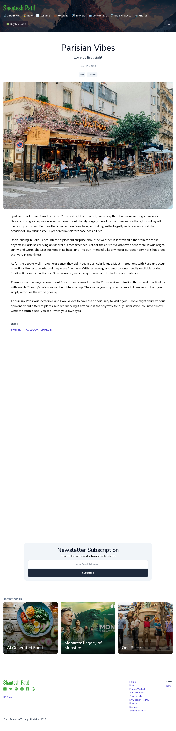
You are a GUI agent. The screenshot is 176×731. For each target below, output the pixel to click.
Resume (133, 707)
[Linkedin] (5, 689)
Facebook (31, 329)
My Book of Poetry (139, 699)
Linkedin (46, 329)
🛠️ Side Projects (120, 15)
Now (131, 685)
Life (82, 74)
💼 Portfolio (60, 15)
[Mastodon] (16, 689)
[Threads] (33, 689)
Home (132, 681)
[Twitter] (10, 688)
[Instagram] (22, 689)
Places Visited (137, 689)
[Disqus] (88, 392)
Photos (133, 703)
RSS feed (8, 697)
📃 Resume (43, 15)
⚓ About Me (11, 15)
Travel (92, 74)
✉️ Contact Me (98, 15)
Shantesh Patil (137, 710)
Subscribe (88, 572)
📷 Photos (141, 15)
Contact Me (135, 696)
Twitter (16, 329)
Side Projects (136, 692)
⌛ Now (28, 15)
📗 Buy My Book (16, 24)
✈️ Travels (78, 15)
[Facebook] (27, 689)
